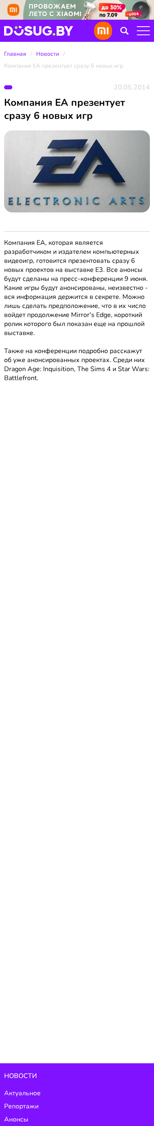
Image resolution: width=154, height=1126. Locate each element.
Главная (15, 54)
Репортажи (21, 1106)
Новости (47, 54)
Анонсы (16, 1119)
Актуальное (22, 1093)
